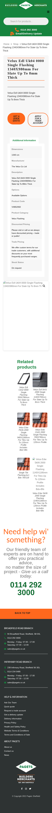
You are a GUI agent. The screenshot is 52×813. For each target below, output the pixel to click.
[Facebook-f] (22, 789)
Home (6, 44)
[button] (48, 11)
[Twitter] (30, 789)
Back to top (22, 613)
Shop (15, 44)
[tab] (24, 140)
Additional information (24, 140)
